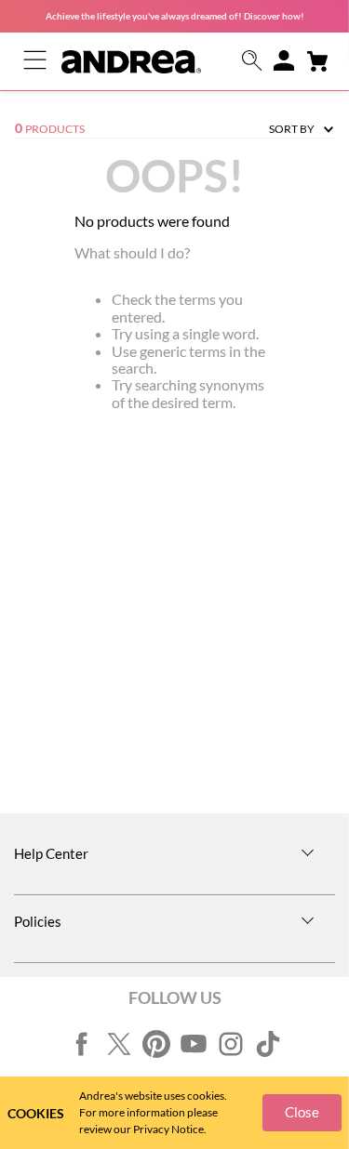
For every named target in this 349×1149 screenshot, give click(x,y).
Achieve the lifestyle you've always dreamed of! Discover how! (175, 15)
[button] (252, 61)
